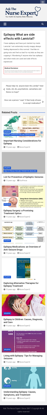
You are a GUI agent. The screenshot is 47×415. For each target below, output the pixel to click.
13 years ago (11, 180)
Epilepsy (7, 131)
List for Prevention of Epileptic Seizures (23, 177)
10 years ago (11, 147)
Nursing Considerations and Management (19, 134)
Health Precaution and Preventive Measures (20, 171)
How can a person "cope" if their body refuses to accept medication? (22, 101)
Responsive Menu (42, 2)
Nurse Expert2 (24, 147)
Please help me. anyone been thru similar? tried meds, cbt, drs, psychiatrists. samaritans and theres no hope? (24, 89)
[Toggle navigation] (5, 24)
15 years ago (11, 217)
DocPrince (23, 180)
